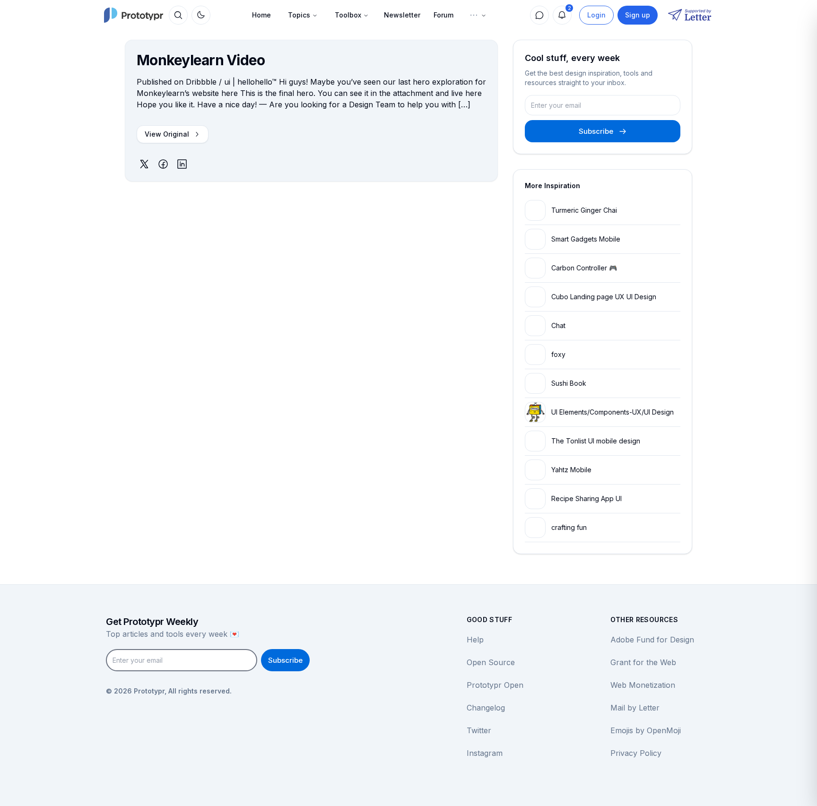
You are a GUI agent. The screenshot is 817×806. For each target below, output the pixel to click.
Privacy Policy (635, 753)
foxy (558, 354)
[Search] (178, 15)
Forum (443, 15)
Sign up (637, 15)
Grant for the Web (643, 662)
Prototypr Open (495, 685)
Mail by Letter (635, 707)
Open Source (491, 662)
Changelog (486, 707)
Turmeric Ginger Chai (584, 210)
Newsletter (402, 15)
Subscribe (596, 131)
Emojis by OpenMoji (645, 730)
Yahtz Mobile (571, 470)
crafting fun (569, 527)
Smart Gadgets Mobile (585, 239)
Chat (558, 325)
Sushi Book (568, 383)
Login (596, 15)
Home (261, 15)
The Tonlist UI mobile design (595, 441)
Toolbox (348, 15)
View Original (167, 134)
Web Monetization (642, 685)
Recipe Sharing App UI (586, 498)
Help (475, 639)
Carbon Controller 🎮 (584, 268)
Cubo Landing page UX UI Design (603, 297)
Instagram (485, 753)
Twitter (479, 730)
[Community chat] (539, 15)
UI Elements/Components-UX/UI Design (612, 412)
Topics (299, 15)
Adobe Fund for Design (652, 639)
